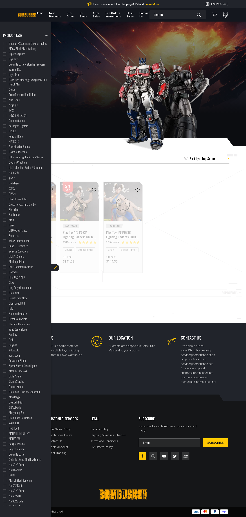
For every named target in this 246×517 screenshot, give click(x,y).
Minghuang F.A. (16, 413)
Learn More (152, 4)
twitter (175, 456)
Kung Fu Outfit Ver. (18, 246)
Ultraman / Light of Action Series (26, 157)
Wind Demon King (18, 329)
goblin (12, 178)
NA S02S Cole (16, 501)
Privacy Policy (99, 429)
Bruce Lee (14, 235)
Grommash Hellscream (21, 418)
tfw (185, 456)
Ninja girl (13, 105)
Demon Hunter (16, 386)
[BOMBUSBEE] (27, 15)
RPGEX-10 (14, 141)
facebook (142, 456)
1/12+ (12, 110)
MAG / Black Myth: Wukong (22, 49)
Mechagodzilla (16, 261)
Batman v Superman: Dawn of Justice (28, 43)
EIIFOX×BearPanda (18, 230)
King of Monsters (18, 449)
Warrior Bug (15, 69)
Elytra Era (14, 209)
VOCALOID (14, 350)
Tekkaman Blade (17, 360)
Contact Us (55, 441)
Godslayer (14, 183)
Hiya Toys (14, 59)
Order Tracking (57, 453)
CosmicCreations (18, 152)
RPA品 (12, 194)
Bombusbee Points (60, 435)
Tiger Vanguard (17, 54)
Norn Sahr (14, 173)
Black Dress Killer (18, 199)
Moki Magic (15, 397)
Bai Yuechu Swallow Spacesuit (24, 392)
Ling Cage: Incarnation (20, 288)
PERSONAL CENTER (225, 15)
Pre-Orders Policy (102, 447)
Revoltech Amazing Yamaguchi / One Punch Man (28, 82)
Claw (11, 282)
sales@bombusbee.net (195, 350)
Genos (12, 89)
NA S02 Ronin (16, 485)
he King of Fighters (18, 126)
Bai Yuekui (14, 293)
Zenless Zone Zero (18, 251)
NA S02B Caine (16, 465)
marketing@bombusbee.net (198, 382)
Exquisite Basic (16, 454)
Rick (11, 340)
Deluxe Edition (16, 402)
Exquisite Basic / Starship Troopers (27, 64)
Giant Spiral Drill (17, 303)
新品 (12, 188)
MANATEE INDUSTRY (19, 433)
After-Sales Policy (59, 429)
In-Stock (83, 14)
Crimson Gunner (17, 121)
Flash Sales (130, 14)
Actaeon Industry (18, 314)
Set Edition (14, 215)
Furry (11, 225)
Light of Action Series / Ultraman (26, 167)
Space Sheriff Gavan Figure (23, 366)
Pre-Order (70, 14)
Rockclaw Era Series (19, 147)
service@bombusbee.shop (198, 355)
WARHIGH (14, 423)
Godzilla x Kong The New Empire (25, 459)
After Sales (96, 14)
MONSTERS (15, 439)
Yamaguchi (14, 355)
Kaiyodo (13, 345)
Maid (11, 220)
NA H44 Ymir (15, 470)
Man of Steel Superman (21, 480)
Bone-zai (13, 272)
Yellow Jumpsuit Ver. (19, 241)
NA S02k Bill (15, 496)
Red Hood (14, 428)
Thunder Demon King (19, 324)
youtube (164, 456)
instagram (153, 456)
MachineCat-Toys (18, 371)
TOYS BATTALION (17, 115)
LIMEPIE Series (16, 256)
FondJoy (13, 334)
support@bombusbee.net (197, 373)
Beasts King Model (18, 298)
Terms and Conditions (104, 441)
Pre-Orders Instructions (113, 14)
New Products (55, 14)
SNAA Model (15, 407)
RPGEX (12, 131)
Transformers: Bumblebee (22, 94)
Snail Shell (14, 100)
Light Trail (14, 75)
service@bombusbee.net (197, 364)
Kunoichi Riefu (16, 136)
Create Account (58, 447)
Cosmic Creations (18, 162)
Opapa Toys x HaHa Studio (22, 204)
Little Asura (15, 376)
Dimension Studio (18, 319)
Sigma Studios (16, 381)
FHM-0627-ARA (17, 277)
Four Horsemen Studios (21, 267)
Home (39, 13)
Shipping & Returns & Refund (108, 435)
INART (12, 475)
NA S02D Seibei (17, 491)
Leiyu (11, 308)
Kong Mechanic (17, 444)
